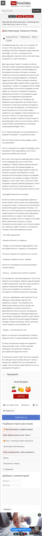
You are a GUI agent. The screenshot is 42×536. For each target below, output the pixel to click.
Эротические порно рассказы (14, 22)
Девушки (28, 16)
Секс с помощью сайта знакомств (19, 441)
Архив (20, 16)
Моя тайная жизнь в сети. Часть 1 (17, 435)
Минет (34, 37)
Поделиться (9, 411)
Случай (9, 40)
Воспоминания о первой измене (19, 429)
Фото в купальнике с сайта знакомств (18, 452)
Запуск (21, 396)
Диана (5, 458)
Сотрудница (8, 469)
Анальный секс (33, 22)
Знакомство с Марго (11, 463)
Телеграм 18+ (21, 417)
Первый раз (25, 37)
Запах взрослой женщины (13, 446)
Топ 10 (12, 16)
